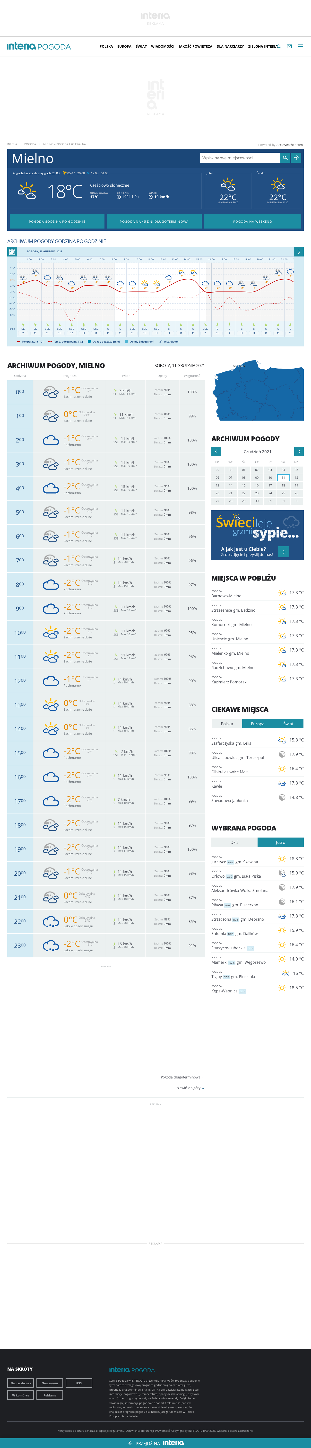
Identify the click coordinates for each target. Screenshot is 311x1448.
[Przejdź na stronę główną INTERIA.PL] (21, 46)
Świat (141, 46)
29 (217, 470)
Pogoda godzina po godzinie (57, 221)
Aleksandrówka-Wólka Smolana (239, 889)
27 (217, 501)
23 (257, 493)
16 (257, 485)
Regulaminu (116, 1430)
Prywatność (162, 1430)
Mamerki (238, 960)
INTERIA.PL (195, 1430)
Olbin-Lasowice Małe (230, 770)
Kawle (216, 784)
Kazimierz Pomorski (229, 680)
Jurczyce (234, 860)
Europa (124, 46)
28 (230, 501)
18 (283, 485)
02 (257, 470)
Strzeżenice (233, 608)
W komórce (20, 1395)
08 (243, 477)
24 (270, 493)
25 (283, 493)
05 (296, 470)
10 (270, 477)
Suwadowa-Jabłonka (229, 798)
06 (217, 477)
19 (296, 485)
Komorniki (231, 622)
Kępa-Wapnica (228, 989)
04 (283, 470)
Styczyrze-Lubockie (232, 946)
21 (230, 493)
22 (243, 493)
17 (270, 485)
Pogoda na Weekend (252, 221)
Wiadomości (162, 46)
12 (296, 477)
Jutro (210, 173)
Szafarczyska (231, 741)
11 (283, 477)
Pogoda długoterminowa (180, 1077)
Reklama (49, 1395)
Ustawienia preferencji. (140, 1430)
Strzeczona (237, 917)
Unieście (229, 637)
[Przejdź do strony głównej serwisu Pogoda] (54, 47)
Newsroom (50, 1383)
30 (230, 470)
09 (257, 477)
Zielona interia (263, 46)
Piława (234, 903)
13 (217, 485)
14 (230, 485)
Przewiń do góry (187, 1088)
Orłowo (236, 874)
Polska (106, 46)
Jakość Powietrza (195, 46)
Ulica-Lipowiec (237, 755)
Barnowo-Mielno (226, 594)
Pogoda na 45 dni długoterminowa (154, 221)
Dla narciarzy (230, 46)
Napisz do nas (20, 1383)
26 (296, 493)
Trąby (233, 974)
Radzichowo (233, 665)
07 (230, 477)
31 (270, 501)
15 (243, 485)
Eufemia (234, 931)
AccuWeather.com (289, 144)
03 (270, 470)
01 (243, 470)
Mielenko (230, 651)
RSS (79, 1383)
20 (217, 493)
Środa (261, 173)
